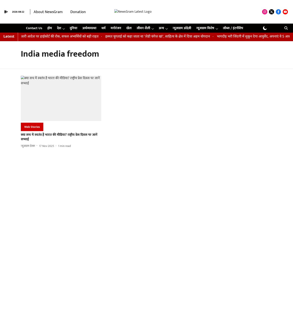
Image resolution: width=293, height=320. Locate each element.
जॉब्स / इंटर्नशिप (233, 28)
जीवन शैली (143, 28)
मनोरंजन (116, 28)
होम (49, 28)
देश (59, 28)
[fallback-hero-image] (61, 98)
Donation (78, 12)
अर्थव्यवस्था (89, 28)
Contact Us (34, 28)
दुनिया (73, 28)
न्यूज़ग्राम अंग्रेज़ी (182, 28)
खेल (128, 28)
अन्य (161, 28)
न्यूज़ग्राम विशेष (205, 28)
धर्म (103, 28)
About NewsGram (48, 12)
